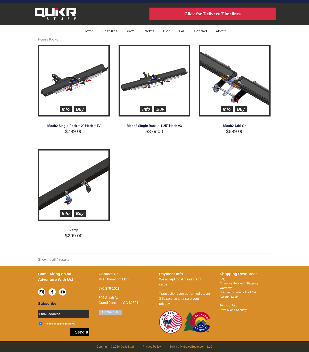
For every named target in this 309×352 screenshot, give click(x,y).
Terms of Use (228, 305)
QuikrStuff (127, 346)
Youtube (62, 292)
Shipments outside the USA (238, 292)
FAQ (223, 279)
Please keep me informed (60, 323)
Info (66, 109)
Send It (81, 332)
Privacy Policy (152, 346)
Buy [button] (80, 109)
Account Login (229, 296)
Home (42, 39)
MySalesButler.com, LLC (196, 346)
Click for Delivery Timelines (212, 13)
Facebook (52, 292)
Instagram (41, 292)
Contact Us (110, 312)
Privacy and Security (233, 309)
